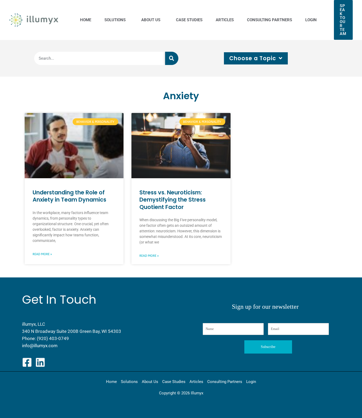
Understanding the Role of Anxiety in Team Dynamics (70, 196)
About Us (150, 381)
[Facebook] (27, 362)
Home (111, 381)
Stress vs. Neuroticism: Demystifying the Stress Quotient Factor (172, 200)
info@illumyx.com (40, 345)
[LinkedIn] (40, 362)
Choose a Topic (252, 58)
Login (251, 381)
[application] (127, 19)
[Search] (171, 58)
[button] (343, 20)
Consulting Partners (224, 381)
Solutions (129, 381)
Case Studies (174, 381)
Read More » (42, 254)
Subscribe (268, 347)
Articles (196, 381)
